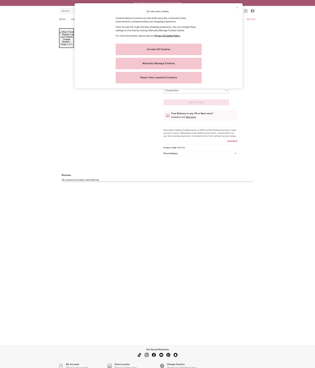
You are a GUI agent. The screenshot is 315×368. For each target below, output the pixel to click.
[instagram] (146, 354)
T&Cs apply (191, 117)
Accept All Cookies (158, 49)
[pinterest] (168, 354)
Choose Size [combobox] (171, 90)
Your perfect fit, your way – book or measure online (158, 3)
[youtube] (161, 354)
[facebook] (154, 354)
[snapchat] (175, 354)
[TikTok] (139, 354)
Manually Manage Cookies (159, 63)
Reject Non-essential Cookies (158, 77)
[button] (200, 153)
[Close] (237, 7)
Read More (232, 141)
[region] (159, 45)
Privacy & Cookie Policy (167, 35)
